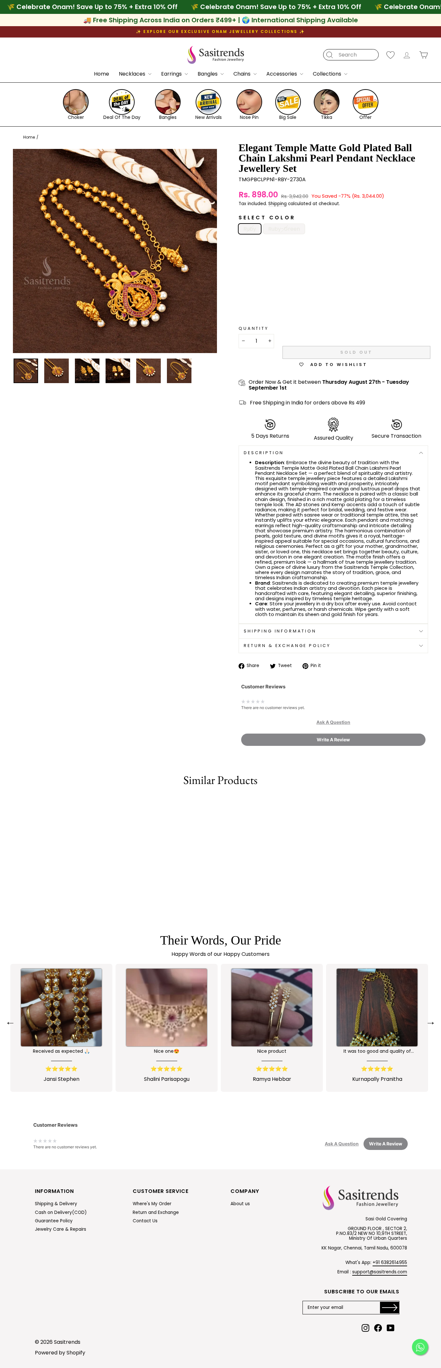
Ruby (249, 229)
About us (240, 1204)
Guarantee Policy (54, 1221)
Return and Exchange (156, 1212)
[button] (333, 722)
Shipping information (280, 631)
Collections (328, 74)
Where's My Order (152, 1204)
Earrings (172, 74)
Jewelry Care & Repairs (60, 1229)
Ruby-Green (284, 229)
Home (101, 74)
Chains (242, 74)
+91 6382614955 (390, 1262)
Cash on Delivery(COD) (61, 1212)
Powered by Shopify (60, 1352)
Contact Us (145, 1221)
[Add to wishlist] (13, 802)
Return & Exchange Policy (287, 645)
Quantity (254, 328)
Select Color (267, 218)
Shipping (277, 204)
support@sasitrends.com (379, 1272)
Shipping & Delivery (56, 1204)
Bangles (208, 74)
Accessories (282, 74)
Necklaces (133, 74)
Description (264, 452)
